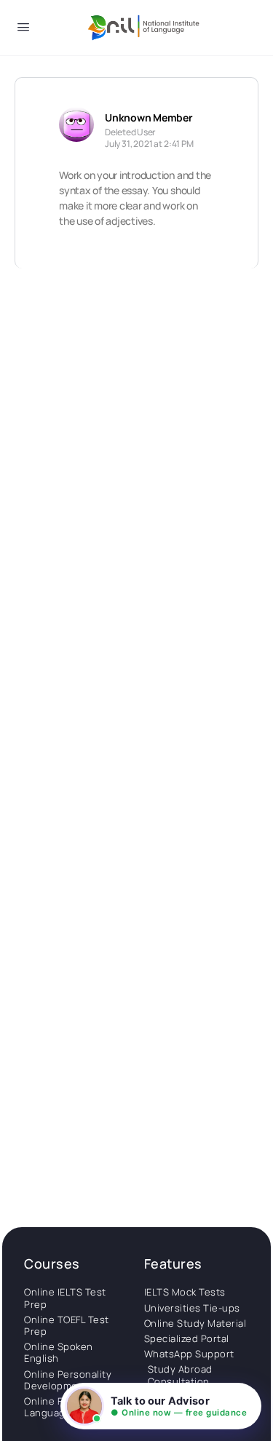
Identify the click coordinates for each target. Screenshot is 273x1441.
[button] (160, 1406)
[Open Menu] (23, 29)
